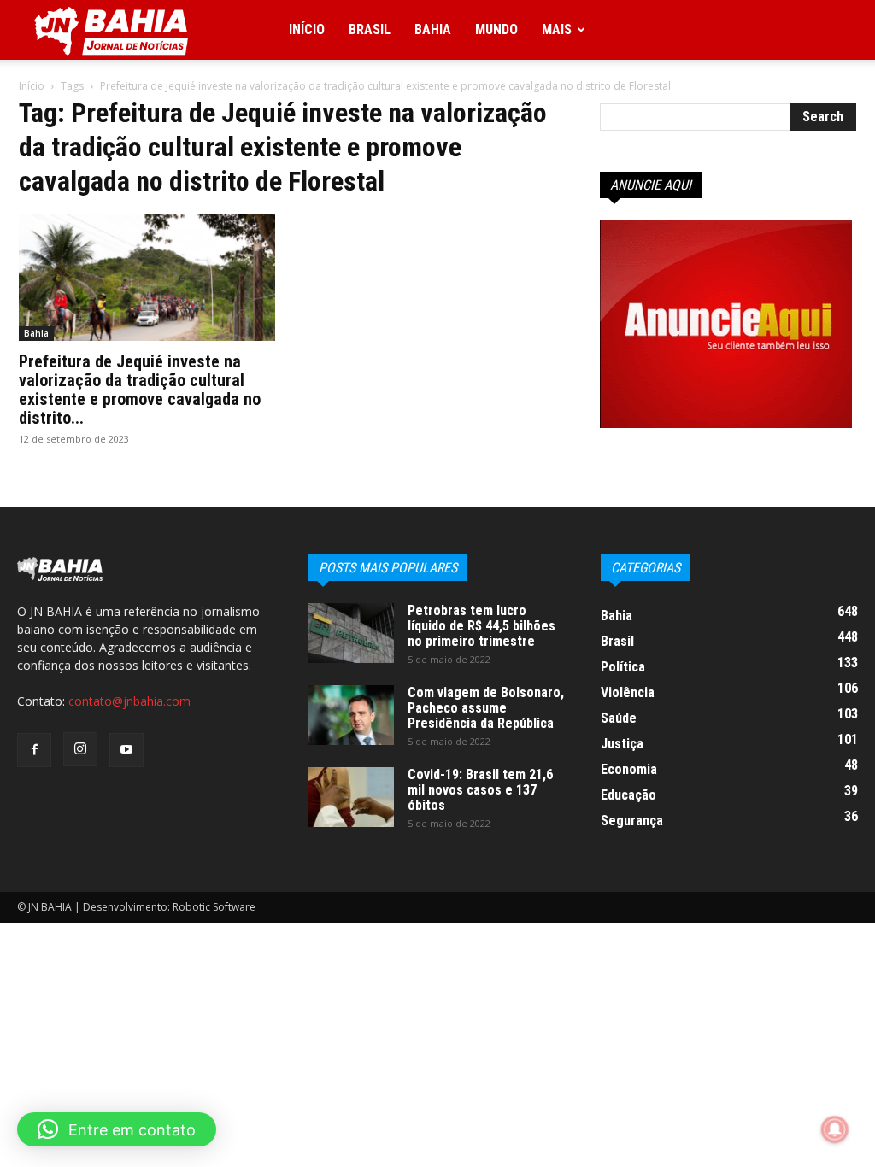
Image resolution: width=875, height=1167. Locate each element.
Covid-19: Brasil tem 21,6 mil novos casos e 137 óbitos (480, 789)
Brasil (370, 29)
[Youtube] (126, 750)
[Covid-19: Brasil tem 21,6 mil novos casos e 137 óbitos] (351, 797)
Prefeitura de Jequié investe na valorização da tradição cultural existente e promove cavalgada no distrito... (140, 389)
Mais (557, 29)
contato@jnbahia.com (129, 701)
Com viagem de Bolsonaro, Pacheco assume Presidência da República (486, 707)
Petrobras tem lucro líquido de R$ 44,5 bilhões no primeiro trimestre (481, 625)
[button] (116, 1129)
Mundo (496, 29)
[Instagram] (80, 749)
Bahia (432, 29)
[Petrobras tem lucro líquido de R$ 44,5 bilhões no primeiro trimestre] (351, 633)
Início (307, 29)
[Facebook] (34, 750)
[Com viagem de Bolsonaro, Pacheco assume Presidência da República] (351, 715)
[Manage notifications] (835, 1129)
